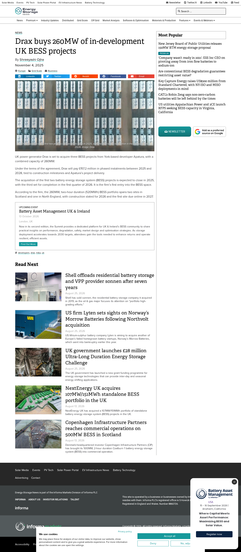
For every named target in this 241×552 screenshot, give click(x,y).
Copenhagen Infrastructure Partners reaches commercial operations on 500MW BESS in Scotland (106, 428)
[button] (28, 76)
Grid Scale (37, 71)
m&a (38, 253)
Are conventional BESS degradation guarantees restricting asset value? (191, 73)
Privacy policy (125, 531)
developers (24, 253)
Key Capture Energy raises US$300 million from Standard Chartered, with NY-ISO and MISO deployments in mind (192, 85)
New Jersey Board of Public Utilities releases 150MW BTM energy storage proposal (190, 46)
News (18, 32)
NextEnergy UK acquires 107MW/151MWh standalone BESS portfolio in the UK (102, 394)
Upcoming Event (28, 207)
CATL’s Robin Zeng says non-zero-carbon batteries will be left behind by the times (186, 97)
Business (52, 71)
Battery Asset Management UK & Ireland (54, 211)
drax (33, 253)
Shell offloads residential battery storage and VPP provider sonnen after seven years (109, 281)
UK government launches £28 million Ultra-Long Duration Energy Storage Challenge (105, 357)
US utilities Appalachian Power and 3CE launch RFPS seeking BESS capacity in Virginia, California (192, 108)
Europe (22, 71)
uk (43, 253)
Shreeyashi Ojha (32, 59)
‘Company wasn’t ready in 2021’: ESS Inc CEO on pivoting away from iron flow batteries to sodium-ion (191, 62)
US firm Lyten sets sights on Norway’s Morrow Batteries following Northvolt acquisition (107, 319)
